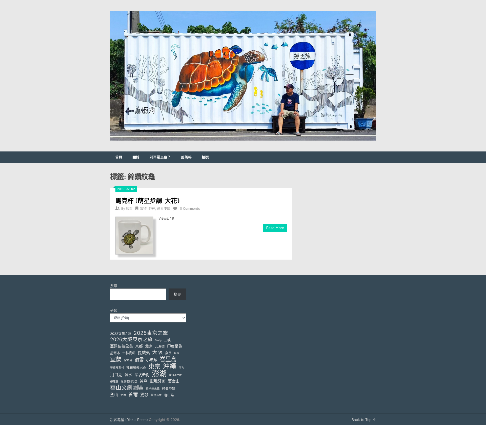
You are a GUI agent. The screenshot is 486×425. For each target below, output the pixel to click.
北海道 (160, 346)
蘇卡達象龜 (153, 388)
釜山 (114, 394)
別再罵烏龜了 (160, 157)
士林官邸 (128, 353)
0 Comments (190, 208)
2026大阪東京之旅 (131, 339)
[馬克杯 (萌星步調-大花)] (134, 235)
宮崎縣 (128, 360)
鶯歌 (144, 394)
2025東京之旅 (151, 333)
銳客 (129, 208)
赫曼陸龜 (168, 388)
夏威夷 (144, 352)
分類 (113, 310)
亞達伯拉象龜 (121, 346)
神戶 (143, 381)
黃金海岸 (156, 395)
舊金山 (173, 381)
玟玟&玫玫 (175, 375)
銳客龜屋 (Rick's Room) (129, 419)
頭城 (123, 395)
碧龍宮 (114, 381)
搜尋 (113, 285)
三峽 (167, 340)
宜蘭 (116, 359)
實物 (143, 208)
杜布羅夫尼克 (136, 367)
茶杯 (152, 208)
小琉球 (151, 360)
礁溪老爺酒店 (129, 381)
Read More (275, 228)
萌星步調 (163, 208)
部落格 (186, 157)
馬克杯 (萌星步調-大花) (147, 200)
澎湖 (159, 373)
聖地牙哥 (158, 380)
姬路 (176, 353)
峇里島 (168, 359)
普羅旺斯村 (117, 367)
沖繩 (169, 366)
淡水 (128, 375)
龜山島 (169, 395)
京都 (139, 346)
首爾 (133, 394)
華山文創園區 (127, 387)
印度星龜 (174, 346)
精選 (205, 157)
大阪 (157, 352)
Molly (158, 340)
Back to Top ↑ (364, 419)
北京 (149, 346)
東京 (154, 366)
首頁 (118, 157)
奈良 (168, 353)
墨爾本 (115, 353)
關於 (135, 157)
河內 (181, 367)
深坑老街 (142, 375)
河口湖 (116, 374)
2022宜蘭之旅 (120, 334)
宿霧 (139, 359)
